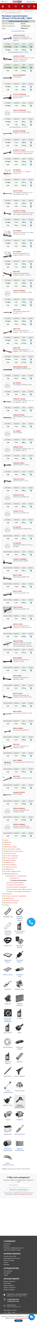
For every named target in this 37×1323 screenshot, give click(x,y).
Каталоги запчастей (10, 1256)
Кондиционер (9, 898)
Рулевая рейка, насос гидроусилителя (20, 889)
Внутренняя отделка (11, 903)
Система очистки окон (12, 900)
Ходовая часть (9, 869)
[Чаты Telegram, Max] (31, 1317)
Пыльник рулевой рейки (15, 882)
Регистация (7, 1283)
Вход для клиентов (9, 1281)
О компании (7, 1244)
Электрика (8, 894)
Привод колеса (9, 862)
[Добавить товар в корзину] (31, 47)
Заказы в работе (9, 1285)
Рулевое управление (11, 873)
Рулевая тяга (15, 878)
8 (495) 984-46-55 (13, 1299)
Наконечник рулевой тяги (16, 885)
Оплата (6, 1262)
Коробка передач (10, 860)
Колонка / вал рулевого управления (19, 891)
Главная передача (10, 865)
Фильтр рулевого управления (17, 887)
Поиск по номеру (9, 1260)
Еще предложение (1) (19, 52)
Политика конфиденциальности (13, 1248)
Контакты (7, 1246)
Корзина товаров (9, 1289)
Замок (7, 905)
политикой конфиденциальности (23, 1194)
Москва (5, 2)
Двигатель (8, 842)
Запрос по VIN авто (9, 1287)
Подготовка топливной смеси (14, 851)
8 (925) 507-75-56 (13, 1301)
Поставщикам (8, 1271)
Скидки (6, 1275)
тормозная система (11, 867)
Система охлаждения (11, 856)
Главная (4, 11)
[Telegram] (22, 7)
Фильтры (8, 844)
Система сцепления (11, 858)
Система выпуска (10, 853)
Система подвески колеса (13, 871)
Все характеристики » (18, 31)
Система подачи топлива (13, 849)
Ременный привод (10, 847)
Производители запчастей (12, 1258)
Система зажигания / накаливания (16, 896)
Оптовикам (7, 1273)
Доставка (6, 1264)
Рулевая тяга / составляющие (17, 876)
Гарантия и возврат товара (12, 1250)
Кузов (7, 840)
